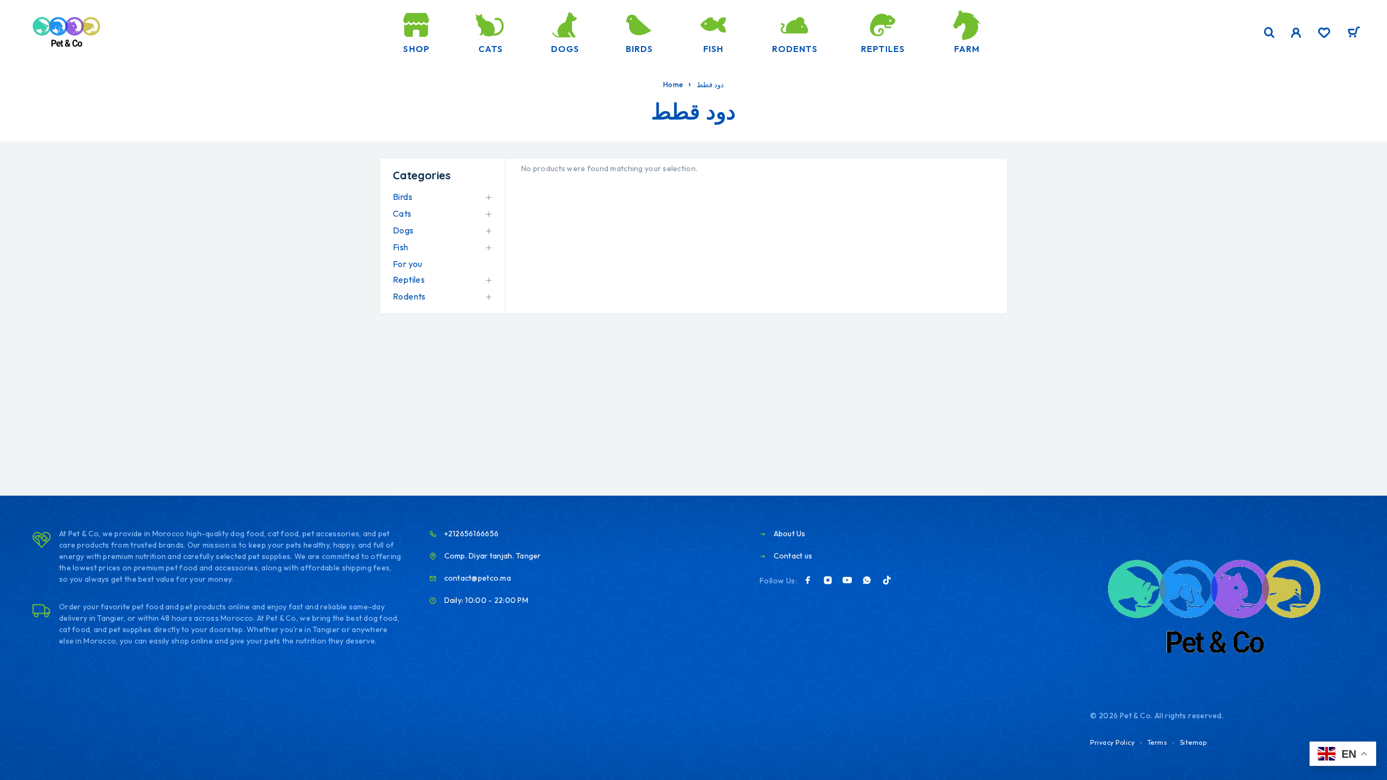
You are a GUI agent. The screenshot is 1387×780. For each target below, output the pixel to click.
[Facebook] (808, 580)
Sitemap (1193, 742)
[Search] (1269, 33)
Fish (713, 48)
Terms (1158, 742)
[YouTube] (847, 580)
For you (408, 263)
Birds (639, 48)
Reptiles (883, 48)
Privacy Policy (1112, 742)
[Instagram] (828, 580)
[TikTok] (887, 580)
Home (673, 84)
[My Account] (1296, 33)
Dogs (565, 48)
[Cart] (1353, 33)
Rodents (794, 48)
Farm (967, 48)
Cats (490, 48)
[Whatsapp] (867, 580)
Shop (416, 48)
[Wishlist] (1324, 34)
